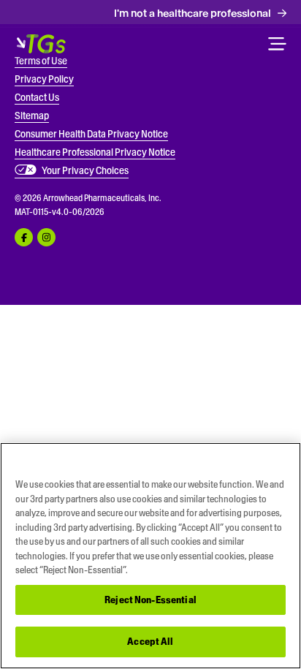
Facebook (24, 237)
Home (41, 43)
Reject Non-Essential (150, 600)
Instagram (46, 237)
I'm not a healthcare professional (192, 13)
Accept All (150, 641)
